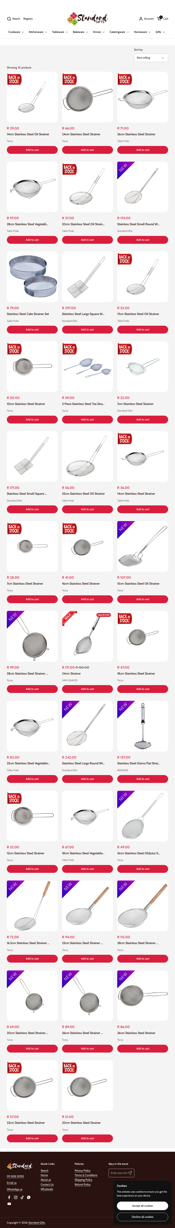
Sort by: (138, 49)
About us (46, 1179)
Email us (12, 1182)
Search (45, 1170)
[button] (13, 19)
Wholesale (47, 1189)
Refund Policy (83, 1184)
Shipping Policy (83, 1179)
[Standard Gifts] (87, 19)
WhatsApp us (14, 1189)
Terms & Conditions (86, 1175)
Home (44, 1175)
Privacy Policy (82, 1170)
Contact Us (47, 1184)
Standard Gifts (36, 1222)
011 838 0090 (15, 1176)
